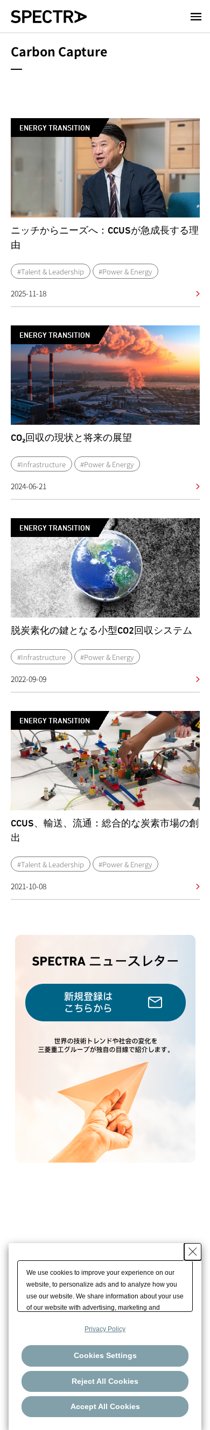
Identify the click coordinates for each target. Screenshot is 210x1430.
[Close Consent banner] (192, 1251)
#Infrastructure (41, 464)
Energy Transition (54, 127)
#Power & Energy (125, 271)
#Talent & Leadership (50, 271)
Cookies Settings (105, 1355)
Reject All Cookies (105, 1381)
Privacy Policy (105, 1329)
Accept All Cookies (105, 1406)
